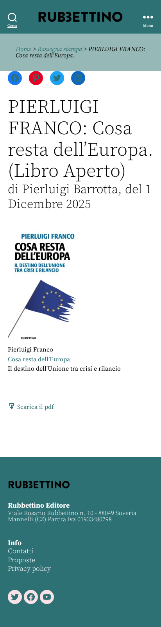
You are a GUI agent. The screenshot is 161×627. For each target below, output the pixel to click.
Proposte (21, 560)
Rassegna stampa (60, 49)
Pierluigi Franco (30, 349)
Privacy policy (29, 568)
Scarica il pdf (35, 407)
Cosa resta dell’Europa (39, 359)
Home (23, 49)
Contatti (20, 551)
